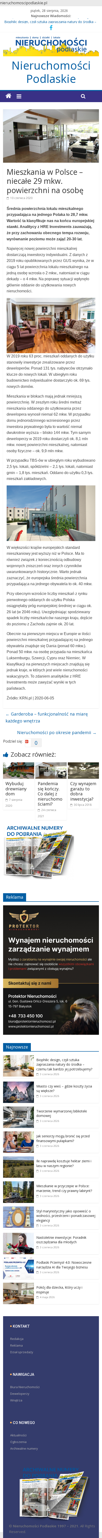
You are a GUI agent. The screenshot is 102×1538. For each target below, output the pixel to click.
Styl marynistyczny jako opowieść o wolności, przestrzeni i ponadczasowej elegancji (65, 1216)
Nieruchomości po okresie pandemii (57, 732)
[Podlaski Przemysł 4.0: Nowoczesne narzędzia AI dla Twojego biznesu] (18, 1260)
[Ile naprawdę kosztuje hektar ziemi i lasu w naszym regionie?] (18, 1159)
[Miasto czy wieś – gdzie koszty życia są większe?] (18, 1084)
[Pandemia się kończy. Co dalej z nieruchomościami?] (50, 765)
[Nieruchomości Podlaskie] (8, 96)
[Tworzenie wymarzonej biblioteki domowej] (18, 1109)
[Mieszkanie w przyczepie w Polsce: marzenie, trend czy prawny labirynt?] (18, 1184)
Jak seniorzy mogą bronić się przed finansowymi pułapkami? (63, 1138)
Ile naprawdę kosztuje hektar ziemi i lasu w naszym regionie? (63, 1163)
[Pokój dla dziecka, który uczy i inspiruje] (18, 1285)
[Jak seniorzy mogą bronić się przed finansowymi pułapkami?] (18, 1134)
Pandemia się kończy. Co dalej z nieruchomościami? (50, 794)
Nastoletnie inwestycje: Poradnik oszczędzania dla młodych (61, 1239)
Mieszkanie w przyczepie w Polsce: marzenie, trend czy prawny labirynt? (64, 1188)
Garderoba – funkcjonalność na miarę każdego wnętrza (46, 717)
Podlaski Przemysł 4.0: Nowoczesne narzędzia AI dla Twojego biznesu (64, 1264)
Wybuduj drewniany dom (16, 789)
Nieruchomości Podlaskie (51, 72)
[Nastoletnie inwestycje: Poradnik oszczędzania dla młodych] (18, 1235)
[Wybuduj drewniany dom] (18, 765)
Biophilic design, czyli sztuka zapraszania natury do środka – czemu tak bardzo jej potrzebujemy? (64, 1064)
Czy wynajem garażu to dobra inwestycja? (83, 791)
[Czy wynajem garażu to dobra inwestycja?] (83, 765)
